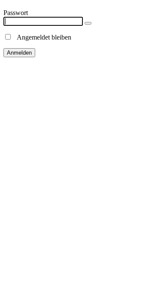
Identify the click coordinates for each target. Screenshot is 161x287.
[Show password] (88, 23)
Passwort (15, 12)
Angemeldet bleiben (41, 37)
